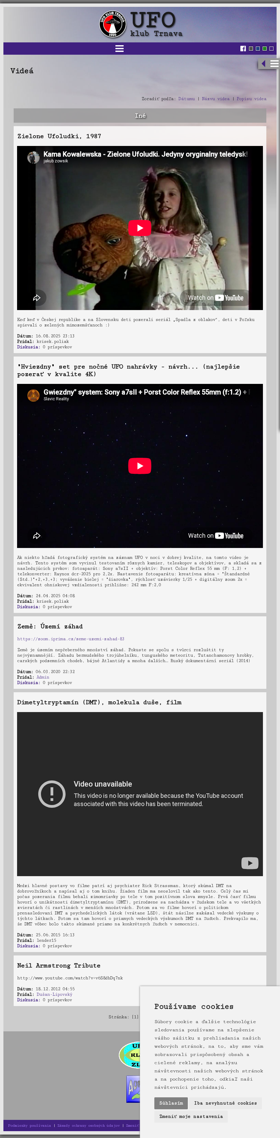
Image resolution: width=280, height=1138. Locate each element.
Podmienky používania (29, 1125)
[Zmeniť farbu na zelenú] (264, 48)
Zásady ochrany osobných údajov (88, 1125)
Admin (43, 677)
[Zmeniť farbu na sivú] (251, 48)
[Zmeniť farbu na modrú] (257, 48)
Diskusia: (28, 347)
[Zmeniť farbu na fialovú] (271, 48)
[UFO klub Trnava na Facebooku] (244, 48)
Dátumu (186, 99)
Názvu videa (215, 99)
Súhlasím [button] (171, 1103)
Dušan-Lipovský (54, 994)
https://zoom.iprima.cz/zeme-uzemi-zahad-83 (70, 639)
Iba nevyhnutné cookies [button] (225, 1103)
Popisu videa (251, 99)
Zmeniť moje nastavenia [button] (191, 1116)
